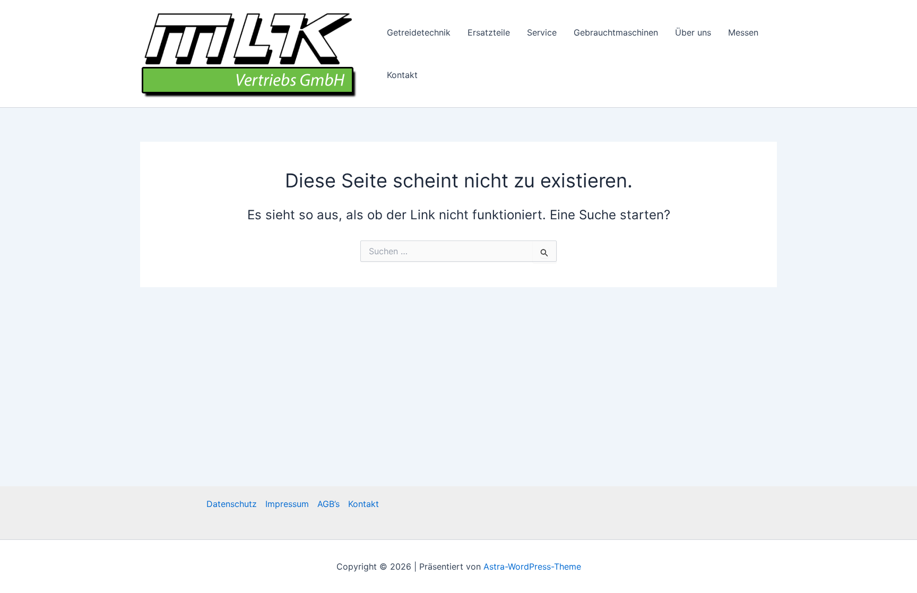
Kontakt (402, 75)
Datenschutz (231, 504)
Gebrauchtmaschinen (616, 32)
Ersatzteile (489, 32)
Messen (743, 32)
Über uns (693, 32)
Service (542, 32)
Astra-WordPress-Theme (532, 566)
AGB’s (328, 504)
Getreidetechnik (419, 32)
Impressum (287, 504)
